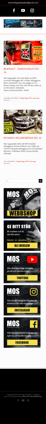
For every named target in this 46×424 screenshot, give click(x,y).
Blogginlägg (24, 98)
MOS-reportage (34, 98)
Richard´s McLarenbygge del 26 (22, 137)
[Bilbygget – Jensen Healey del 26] (23, 53)
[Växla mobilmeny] (41, 29)
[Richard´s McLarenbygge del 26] (23, 122)
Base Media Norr (36, 396)
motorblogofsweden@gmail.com (23, 2)
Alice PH (26, 396)
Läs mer (6, 100)
